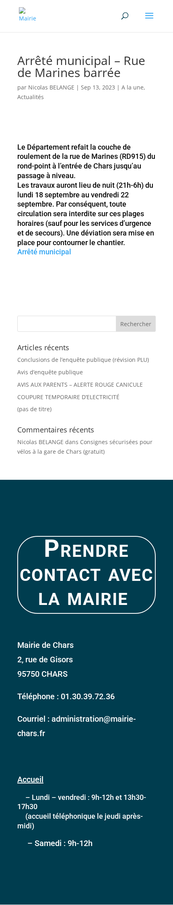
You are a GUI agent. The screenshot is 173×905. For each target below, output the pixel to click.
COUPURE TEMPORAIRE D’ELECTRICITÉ (68, 397)
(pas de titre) (34, 409)
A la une (133, 87)
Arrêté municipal (44, 252)
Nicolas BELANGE (51, 87)
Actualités (30, 97)
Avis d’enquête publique (50, 372)
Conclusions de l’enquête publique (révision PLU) (83, 359)
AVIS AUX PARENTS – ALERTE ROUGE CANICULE (80, 384)
